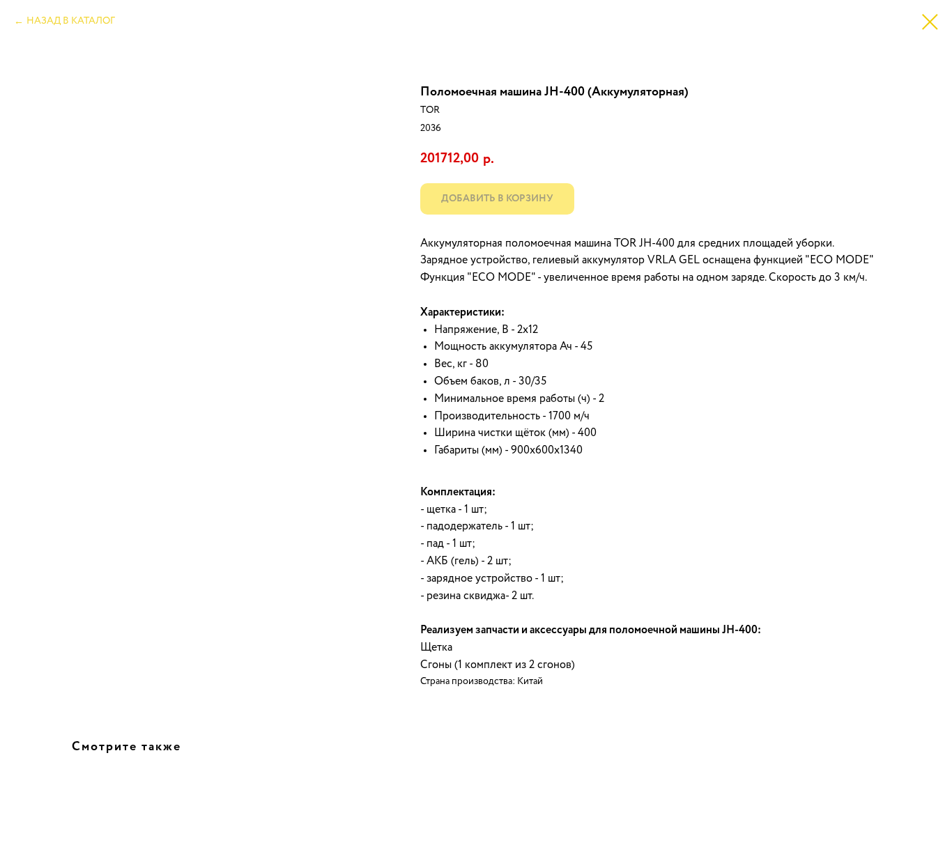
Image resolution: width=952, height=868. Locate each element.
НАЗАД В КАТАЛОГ (70, 21)
